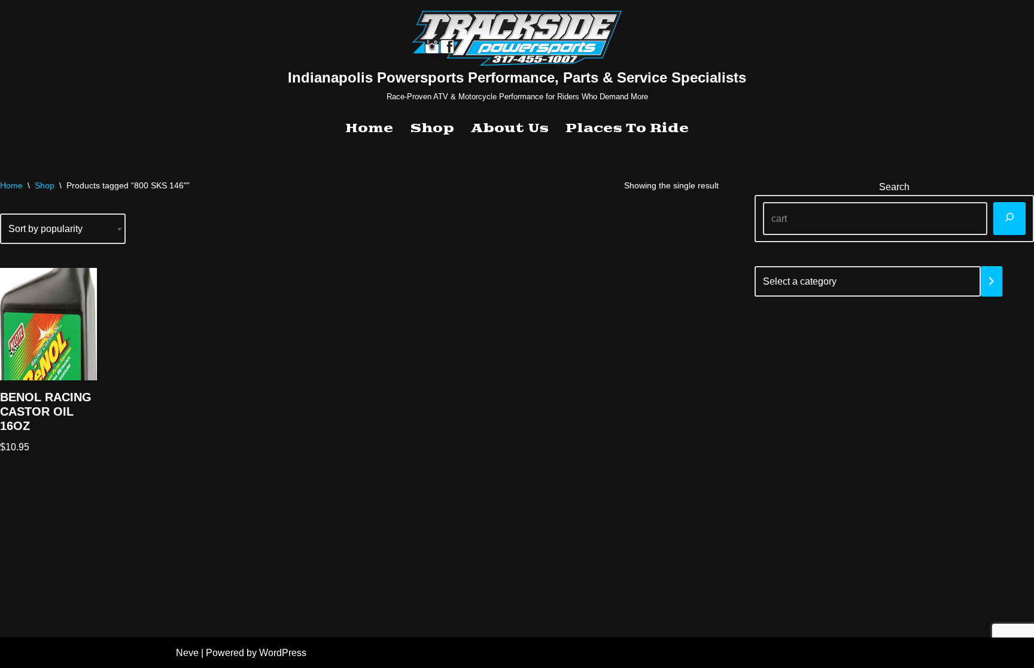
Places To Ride (627, 128)
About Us (510, 128)
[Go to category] (991, 281)
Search (894, 187)
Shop (432, 128)
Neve (187, 653)
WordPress (282, 653)
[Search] (1009, 218)
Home (369, 128)
